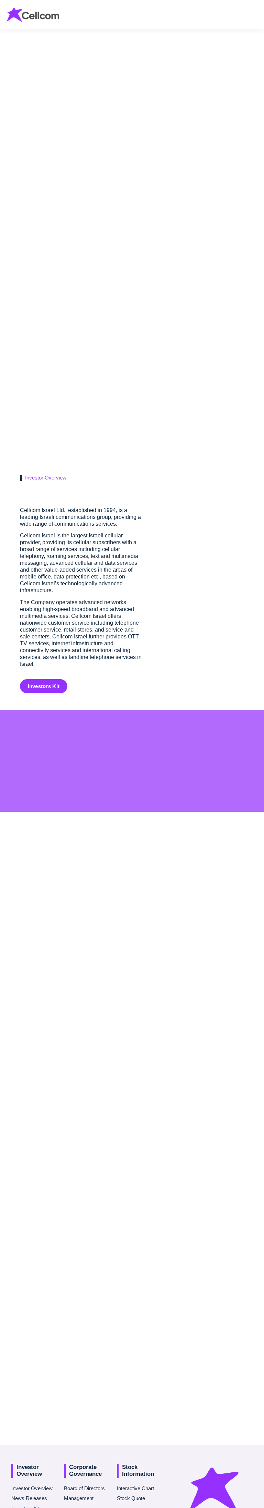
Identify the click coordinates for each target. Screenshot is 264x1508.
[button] (254, 13)
